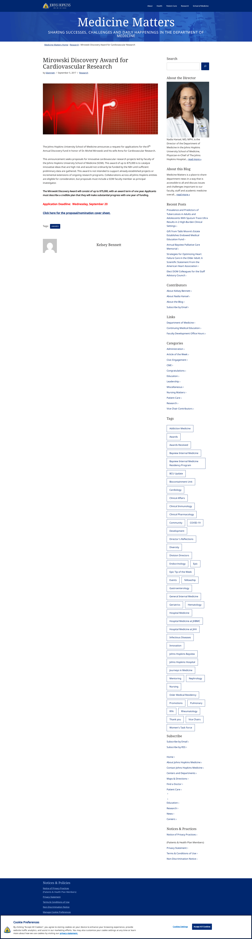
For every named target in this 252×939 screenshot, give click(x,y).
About (150, 6)
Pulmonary (196, 703)
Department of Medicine (180, 322)
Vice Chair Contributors (179, 408)
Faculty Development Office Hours (185, 333)
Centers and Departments (181, 773)
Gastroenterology (179, 588)
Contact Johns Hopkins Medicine (184, 767)
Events (173, 580)
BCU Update (176, 473)
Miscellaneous (174, 387)
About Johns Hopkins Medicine (184, 762)
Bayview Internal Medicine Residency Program (183, 463)
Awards (55, 226)
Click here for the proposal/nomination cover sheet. (76, 213)
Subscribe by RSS (176, 747)
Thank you (175, 719)
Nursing (173, 686)
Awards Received (178, 445)
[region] (126, 927)
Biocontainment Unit (180, 481)
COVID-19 (195, 522)
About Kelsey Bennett (178, 290)
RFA (171, 711)
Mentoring (175, 678)
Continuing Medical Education (183, 328)
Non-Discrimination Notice (181, 858)
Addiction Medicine (180, 428)
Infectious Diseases (180, 637)
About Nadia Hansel (178, 296)
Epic (195, 563)
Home (170, 756)
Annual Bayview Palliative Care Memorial (183, 246)
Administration (175, 349)
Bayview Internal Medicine (183, 453)
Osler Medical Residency (182, 694)
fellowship (190, 580)
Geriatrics (174, 604)
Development (176, 530)
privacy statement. (69, 933)
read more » (194, 159)
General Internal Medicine (183, 596)
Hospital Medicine (179, 612)
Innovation (175, 645)
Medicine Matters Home (56, 44)
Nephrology (195, 678)
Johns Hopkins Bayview (182, 653)
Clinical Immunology (180, 506)
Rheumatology (189, 711)
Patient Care (171, 6)
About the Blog (175, 301)
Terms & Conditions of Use (181, 853)
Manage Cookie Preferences (57, 912)
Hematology (194, 604)
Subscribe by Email (177, 307)
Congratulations (176, 370)
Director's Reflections (181, 539)
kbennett (50, 72)
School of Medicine (201, 6)
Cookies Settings (180, 926)
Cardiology (175, 489)
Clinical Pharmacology (181, 514)
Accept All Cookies (202, 926)
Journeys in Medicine (180, 670)
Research (185, 6)
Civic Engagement (176, 359)
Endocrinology (177, 563)
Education (172, 376)
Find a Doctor (174, 784)
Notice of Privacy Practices (181, 834)
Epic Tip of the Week (180, 571)
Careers (171, 819)
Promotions (176, 703)
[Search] (205, 66)
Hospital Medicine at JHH (183, 629)
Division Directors (179, 555)
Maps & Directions (177, 778)
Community (175, 522)
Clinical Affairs (177, 498)
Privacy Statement (177, 848)
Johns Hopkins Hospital (182, 662)
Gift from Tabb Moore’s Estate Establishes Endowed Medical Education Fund (183, 235)
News (170, 813)
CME (169, 365)
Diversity (174, 547)
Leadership (173, 381)
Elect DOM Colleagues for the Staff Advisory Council (186, 273)
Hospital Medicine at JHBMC (184, 621)
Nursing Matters (176, 392)
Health (159, 6)
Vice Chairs (195, 719)
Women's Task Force (180, 727)
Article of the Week (177, 354)
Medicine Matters (126, 22)
